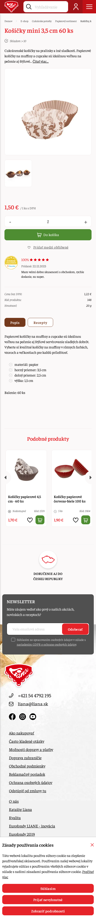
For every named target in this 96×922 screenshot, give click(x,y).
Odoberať (75, 629)
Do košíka (51, 234)
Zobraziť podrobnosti (48, 911)
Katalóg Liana (20, 809)
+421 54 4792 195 (34, 695)
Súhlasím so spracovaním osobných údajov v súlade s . (51, 642)
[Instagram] (23, 716)
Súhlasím (48, 888)
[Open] (89, 6)
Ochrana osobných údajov (30, 782)
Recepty (40, 322)
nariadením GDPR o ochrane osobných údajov (46, 644)
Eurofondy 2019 (22, 834)
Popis (15, 322)
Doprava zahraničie (25, 757)
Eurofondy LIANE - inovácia (32, 825)
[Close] (92, 845)
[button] (48, 247)
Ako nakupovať (21, 732)
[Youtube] (32, 716)
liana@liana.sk (33, 704)
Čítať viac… (41, 61)
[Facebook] (13, 716)
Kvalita (15, 817)
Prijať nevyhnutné (48, 899)
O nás (14, 801)
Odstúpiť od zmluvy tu (27, 790)
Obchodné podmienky (27, 765)
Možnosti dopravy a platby (31, 749)
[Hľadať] (28, 6)
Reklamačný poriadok (27, 774)
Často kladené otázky (26, 741)
